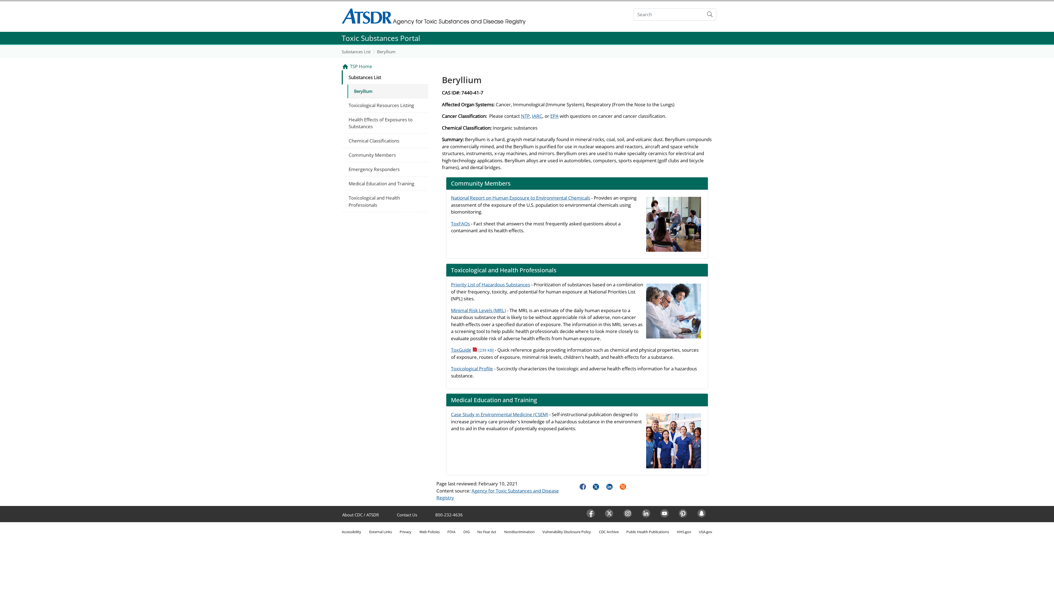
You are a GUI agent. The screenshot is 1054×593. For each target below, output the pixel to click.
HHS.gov (684, 531)
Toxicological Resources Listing (381, 105)
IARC (537, 116)
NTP (525, 116)
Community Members (372, 155)
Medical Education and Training (381, 183)
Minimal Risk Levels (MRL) (478, 310)
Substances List (356, 51)
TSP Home (361, 66)
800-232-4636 (449, 515)
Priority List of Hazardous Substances (490, 284)
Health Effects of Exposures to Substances (381, 123)
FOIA (451, 531)
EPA (554, 116)
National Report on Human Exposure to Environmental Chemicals (520, 198)
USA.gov (705, 531)
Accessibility (351, 531)
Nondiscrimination (519, 531)
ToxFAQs (460, 223)
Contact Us (407, 515)
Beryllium (386, 51)
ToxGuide (472, 350)
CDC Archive (609, 531)
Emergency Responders (374, 169)
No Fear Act (486, 531)
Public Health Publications (647, 531)
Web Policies (429, 531)
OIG (466, 531)
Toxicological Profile (472, 368)
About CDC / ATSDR (360, 515)
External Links (380, 531)
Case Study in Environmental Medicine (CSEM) (499, 414)
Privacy (405, 531)
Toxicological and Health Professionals (374, 201)
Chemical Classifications (374, 141)
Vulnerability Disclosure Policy (566, 531)
